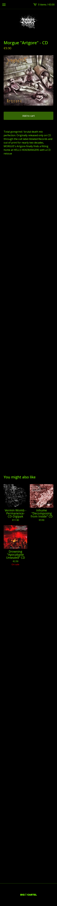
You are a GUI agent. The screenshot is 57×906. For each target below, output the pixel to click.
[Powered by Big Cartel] (28, 895)
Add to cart (28, 115)
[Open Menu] (4, 5)
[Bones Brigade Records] (28, 21)
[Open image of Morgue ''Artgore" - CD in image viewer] (28, 80)
